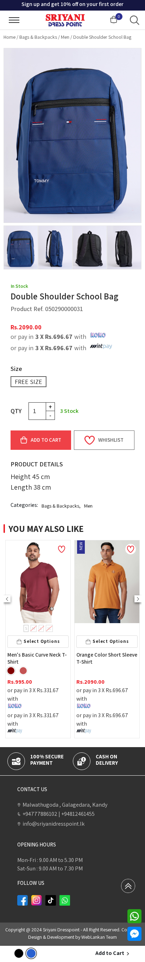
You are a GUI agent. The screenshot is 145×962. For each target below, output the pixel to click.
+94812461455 (76, 814)
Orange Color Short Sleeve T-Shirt (49, 658)
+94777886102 (40, 814)
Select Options (53, 641)
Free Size (28, 382)
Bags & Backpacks (38, 37)
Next (137, 598)
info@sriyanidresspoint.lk (53, 823)
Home (9, 37)
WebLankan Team (99, 937)
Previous (7, 598)
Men (65, 37)
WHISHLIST (111, 439)
